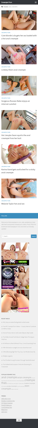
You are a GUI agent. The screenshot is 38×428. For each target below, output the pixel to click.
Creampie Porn (6, 2)
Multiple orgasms (7, 356)
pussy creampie (12, 386)
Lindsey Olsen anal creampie (13, 69)
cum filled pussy (10, 383)
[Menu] (35, 2)
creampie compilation (11, 380)
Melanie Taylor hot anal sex (12, 203)
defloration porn (6, 399)
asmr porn (4, 412)
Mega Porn (4, 409)
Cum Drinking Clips (6, 407)
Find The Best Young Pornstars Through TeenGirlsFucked (19, 360)
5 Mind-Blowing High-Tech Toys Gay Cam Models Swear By (19, 352)
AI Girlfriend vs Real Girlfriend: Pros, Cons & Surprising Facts (19, 343)
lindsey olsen (21, 383)
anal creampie (9, 377)
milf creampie (4, 386)
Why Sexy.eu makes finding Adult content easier (16, 322)
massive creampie (29, 383)
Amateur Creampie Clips (8, 401)
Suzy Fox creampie (21, 386)
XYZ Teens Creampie (6, 403)
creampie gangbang (20, 380)
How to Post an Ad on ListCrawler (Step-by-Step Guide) (18, 333)
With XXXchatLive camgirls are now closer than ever (17, 347)
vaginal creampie (14, 389)
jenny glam (16, 383)
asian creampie (24, 377)
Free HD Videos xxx (6, 405)
